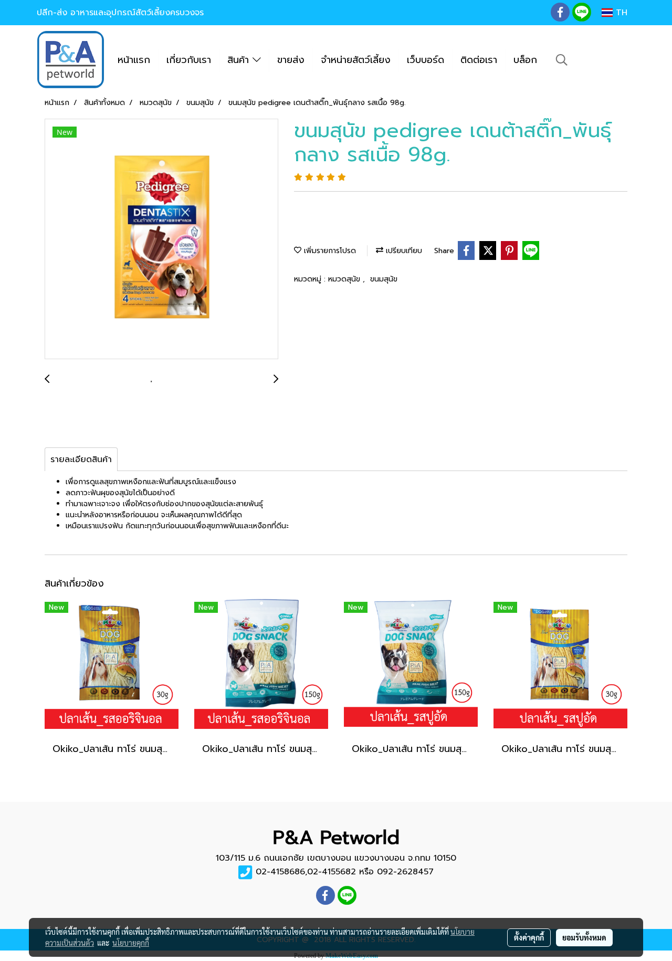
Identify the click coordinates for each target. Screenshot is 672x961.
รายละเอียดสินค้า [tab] (81, 459)
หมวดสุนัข (345, 279)
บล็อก (525, 60)
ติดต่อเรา (478, 60)
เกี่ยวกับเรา (188, 60)
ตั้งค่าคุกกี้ (529, 937)
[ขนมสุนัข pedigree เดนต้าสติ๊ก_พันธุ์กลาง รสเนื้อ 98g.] (161, 239)
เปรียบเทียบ (402, 250)
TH (620, 12)
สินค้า (240, 60)
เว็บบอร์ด (425, 60)
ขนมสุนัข (383, 279)
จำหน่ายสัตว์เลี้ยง (356, 60)
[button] (561, 60)
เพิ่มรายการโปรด (328, 250)
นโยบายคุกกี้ (130, 942)
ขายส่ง (290, 60)
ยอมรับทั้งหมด (584, 937)
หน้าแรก (134, 60)
